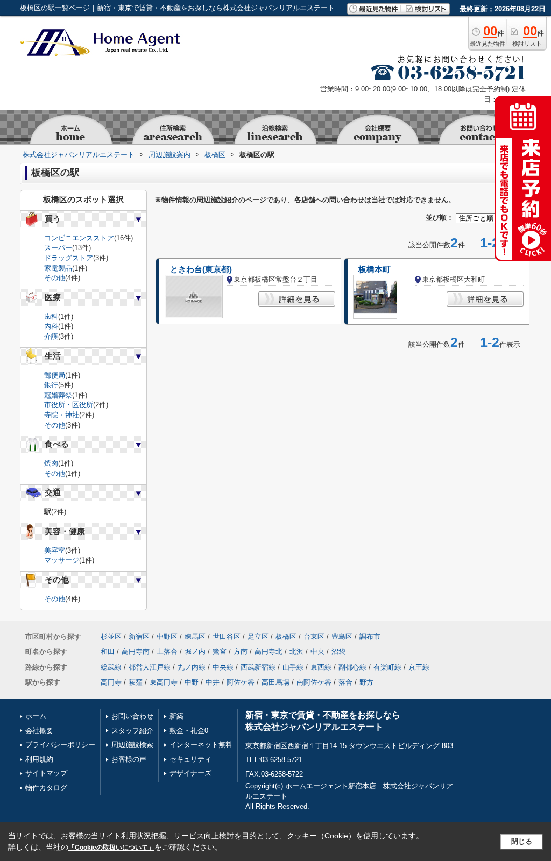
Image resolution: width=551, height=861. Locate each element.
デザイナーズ (190, 773)
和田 (108, 651)
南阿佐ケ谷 (313, 682)
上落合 (167, 651)
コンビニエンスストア (79, 238)
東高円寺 (164, 682)
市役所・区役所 (68, 405)
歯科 (51, 316)
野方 (366, 682)
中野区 (167, 636)
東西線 (320, 667)
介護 (51, 336)
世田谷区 (227, 636)
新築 (176, 716)
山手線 (292, 667)
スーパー (58, 248)
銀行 (51, 385)
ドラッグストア (68, 258)
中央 (317, 651)
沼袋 (338, 651)
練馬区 (195, 636)
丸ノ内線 (192, 667)
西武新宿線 (258, 667)
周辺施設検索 (132, 745)
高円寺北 (268, 651)
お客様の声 (128, 759)
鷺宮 (220, 651)
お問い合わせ (132, 716)
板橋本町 (374, 269)
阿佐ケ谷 (241, 682)
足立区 (258, 636)
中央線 (223, 667)
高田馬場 (275, 682)
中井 (213, 682)
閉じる (521, 841)
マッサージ (61, 560)
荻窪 (136, 682)
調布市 (369, 636)
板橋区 (286, 636)
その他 (54, 278)
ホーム (35, 716)
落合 (345, 682)
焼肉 (51, 463)
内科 (51, 326)
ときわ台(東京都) (201, 269)
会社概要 (39, 731)
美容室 (54, 550)
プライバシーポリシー (60, 745)
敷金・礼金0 (188, 731)
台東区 (313, 636)
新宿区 (139, 636)
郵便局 (54, 375)
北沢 (296, 651)
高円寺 (111, 682)
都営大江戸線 (150, 667)
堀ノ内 (195, 651)
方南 (241, 651)
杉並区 (111, 636)
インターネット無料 (200, 745)
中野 (192, 682)
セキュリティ (190, 759)
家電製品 (58, 268)
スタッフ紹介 (132, 731)
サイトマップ (46, 773)
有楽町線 (387, 667)
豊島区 (341, 636)
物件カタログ (46, 788)
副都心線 (352, 667)
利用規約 (39, 759)
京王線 (418, 667)
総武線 (111, 667)
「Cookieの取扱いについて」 (111, 847)
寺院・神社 (61, 415)
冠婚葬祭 (58, 395)
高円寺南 (136, 651)
